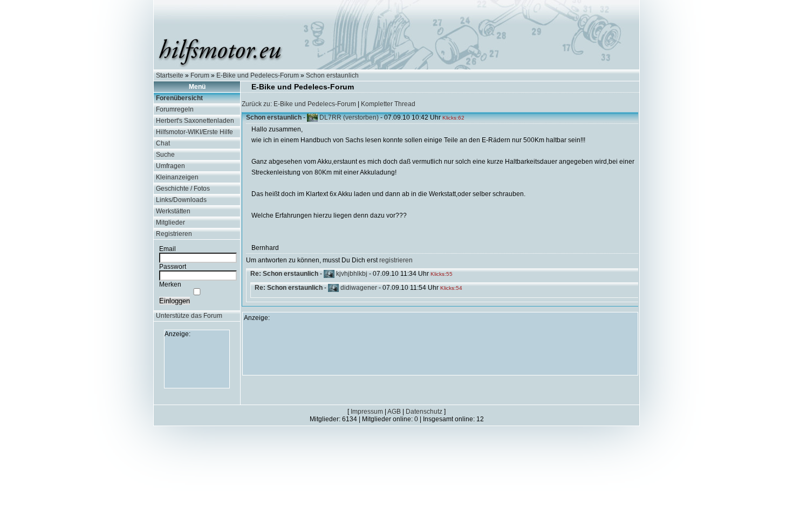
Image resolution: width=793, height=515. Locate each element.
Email (167, 249)
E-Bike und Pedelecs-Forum (257, 75)
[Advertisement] (197, 362)
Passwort (172, 266)
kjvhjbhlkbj (351, 273)
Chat (163, 143)
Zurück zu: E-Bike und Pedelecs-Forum (299, 104)
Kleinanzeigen (177, 177)
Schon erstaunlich (332, 75)
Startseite (169, 75)
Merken (170, 284)
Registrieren (174, 234)
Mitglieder (170, 222)
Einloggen (174, 301)
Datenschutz (424, 411)
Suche (165, 154)
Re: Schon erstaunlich (284, 273)
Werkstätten (173, 211)
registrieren (396, 260)
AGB (394, 411)
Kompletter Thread (388, 104)
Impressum (367, 411)
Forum (199, 75)
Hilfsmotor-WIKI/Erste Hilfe (194, 132)
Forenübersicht (179, 98)
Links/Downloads (181, 200)
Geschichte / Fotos (183, 188)
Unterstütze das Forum (189, 315)
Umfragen (170, 166)
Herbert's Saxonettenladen (195, 120)
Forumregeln (175, 109)
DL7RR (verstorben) (349, 117)
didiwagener (358, 287)
